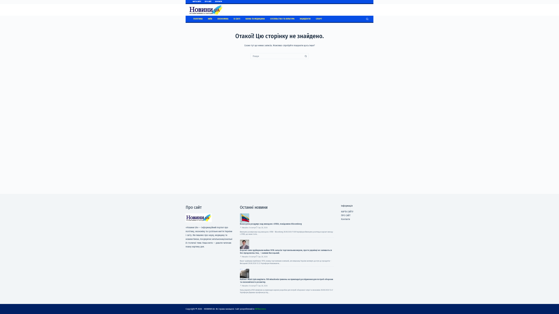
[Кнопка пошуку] (305, 56)
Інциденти (305, 19)
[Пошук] (367, 19)
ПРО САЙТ (208, 1)
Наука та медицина (255, 19)
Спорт (319, 19)
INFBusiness (260, 309)
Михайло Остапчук (249, 228)
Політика (198, 19)
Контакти (218, 1)
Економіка (222, 19)
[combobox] (277, 56)
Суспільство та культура (282, 19)
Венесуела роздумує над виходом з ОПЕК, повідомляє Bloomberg (271, 224)
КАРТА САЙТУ (197, 1)
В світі (237, 19)
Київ (210, 19)
